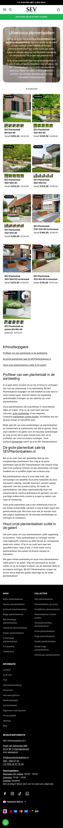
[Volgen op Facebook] (5, 794)
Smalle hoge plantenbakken (41, 648)
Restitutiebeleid (10, 700)
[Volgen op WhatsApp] (27, 794)
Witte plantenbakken (13, 599)
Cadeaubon (8, 651)
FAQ (5, 680)
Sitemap (7, 720)
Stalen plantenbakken (13, 633)
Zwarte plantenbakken (14, 604)
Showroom (8, 690)
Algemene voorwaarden (14, 710)
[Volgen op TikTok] (20, 794)
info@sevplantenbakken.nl (15, 757)
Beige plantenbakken (13, 614)
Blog (5, 725)
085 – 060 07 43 (11, 760)
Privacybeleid (9, 715)
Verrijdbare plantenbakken (47, 609)
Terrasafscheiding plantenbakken (43, 624)
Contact (7, 669)
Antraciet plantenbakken (15, 609)
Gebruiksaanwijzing (12, 685)
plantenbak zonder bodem (26, 416)
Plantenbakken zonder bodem (45, 616)
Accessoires (9, 646)
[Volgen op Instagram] (12, 794)
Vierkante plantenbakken (15, 627)
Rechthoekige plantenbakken (10, 621)
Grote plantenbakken (44, 631)
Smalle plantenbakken (45, 641)
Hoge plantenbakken (44, 636)
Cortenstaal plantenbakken (10, 639)
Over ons (7, 675)
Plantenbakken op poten (46, 604)
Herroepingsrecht (11, 695)
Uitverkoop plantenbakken (47, 655)
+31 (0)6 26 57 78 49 (13, 764)
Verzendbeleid (10, 705)
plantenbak (17, 441)
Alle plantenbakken (43, 599)
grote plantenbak (21, 413)
